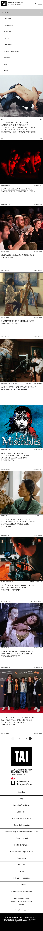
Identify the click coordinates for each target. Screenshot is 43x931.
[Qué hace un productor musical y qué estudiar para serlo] (21, 372)
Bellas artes (7, 31)
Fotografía (7, 57)
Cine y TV (6, 38)
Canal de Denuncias (22, 825)
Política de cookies (9, 921)
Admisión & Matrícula (21, 805)
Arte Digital (7, 18)
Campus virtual (21, 838)
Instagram (21, 858)
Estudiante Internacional (11, 51)
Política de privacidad (27, 919)
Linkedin (21, 865)
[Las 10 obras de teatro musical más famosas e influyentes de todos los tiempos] (21, 636)
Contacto (22, 885)
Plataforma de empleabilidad (21, 851)
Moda (5, 64)
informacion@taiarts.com (21, 892)
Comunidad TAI (8, 44)
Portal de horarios (21, 845)
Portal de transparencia (21, 818)
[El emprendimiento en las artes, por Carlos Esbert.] (21, 305)
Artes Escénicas (8, 25)
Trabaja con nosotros (21, 878)
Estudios (21, 792)
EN (35, 3)
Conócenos (21, 812)
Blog (22, 799)
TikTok (21, 871)
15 (26, 738)
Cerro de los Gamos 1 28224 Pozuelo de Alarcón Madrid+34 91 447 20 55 (21, 904)
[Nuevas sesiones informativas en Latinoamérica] (21, 239)
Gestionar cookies (24, 921)
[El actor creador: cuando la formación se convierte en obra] (21, 173)
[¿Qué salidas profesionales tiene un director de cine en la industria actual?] (21, 570)
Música (6, 70)
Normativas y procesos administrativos (21, 832)
